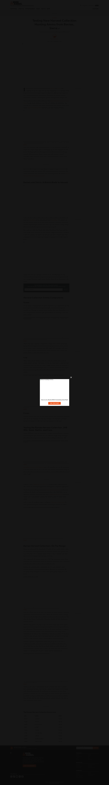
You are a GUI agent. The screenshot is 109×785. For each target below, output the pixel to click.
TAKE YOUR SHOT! (54, 403)
